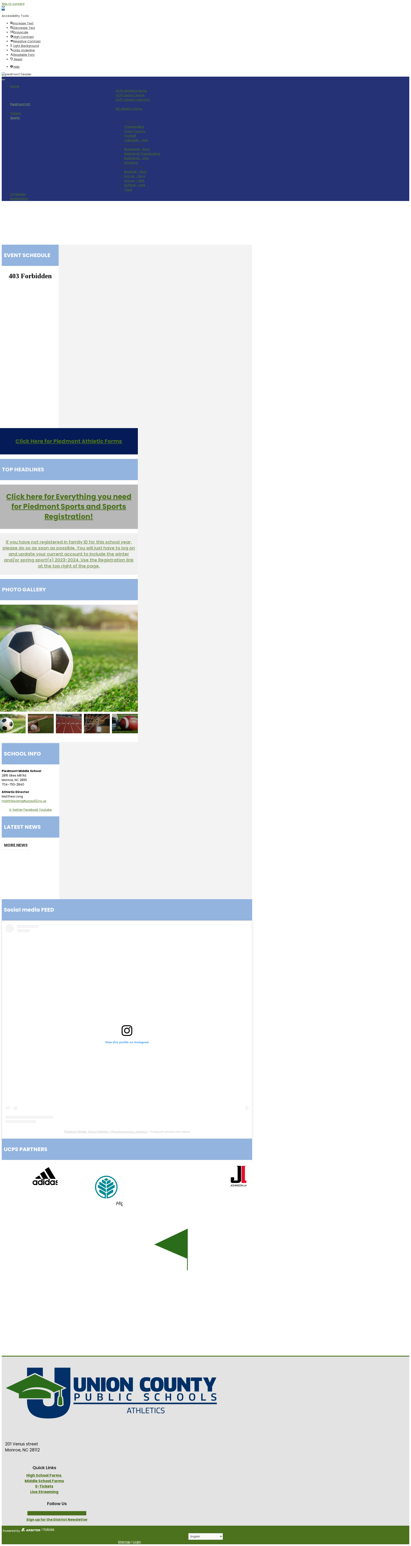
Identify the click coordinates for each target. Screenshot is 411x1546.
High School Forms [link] (44, 1475)
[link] (3, 8)
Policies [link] (48, 1529)
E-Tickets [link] (44, 1486)
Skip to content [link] (13, 4)
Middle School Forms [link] (44, 1481)
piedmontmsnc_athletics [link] (130, 1131)
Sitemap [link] (124, 1542)
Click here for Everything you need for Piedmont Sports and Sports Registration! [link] (68, 506)
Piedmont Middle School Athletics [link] (86, 1131)
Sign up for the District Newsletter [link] (57, 1519)
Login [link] (137, 1542)
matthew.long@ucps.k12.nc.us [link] (24, 801)
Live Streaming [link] (44, 1491)
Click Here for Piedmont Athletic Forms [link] (68, 441)
